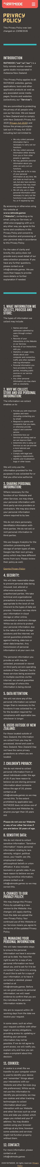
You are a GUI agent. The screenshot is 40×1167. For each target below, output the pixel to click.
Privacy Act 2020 (18, 122)
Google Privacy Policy (14, 568)
